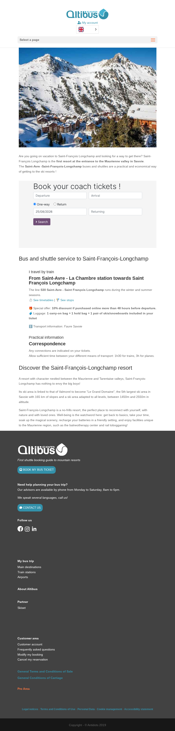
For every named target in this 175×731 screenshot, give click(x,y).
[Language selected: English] (87, 29)
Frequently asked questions (36, 649)
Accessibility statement (138, 709)
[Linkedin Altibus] (34, 530)
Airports (23, 577)
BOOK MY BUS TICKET (38, 469)
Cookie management (109, 709)
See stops (67, 300)
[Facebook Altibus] (20, 530)
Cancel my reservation (33, 659)
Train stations (27, 572)
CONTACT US (32, 507)
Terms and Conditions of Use (57, 709)
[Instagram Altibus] (27, 530)
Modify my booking (30, 654)
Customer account (30, 644)
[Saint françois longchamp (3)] (87, 146)
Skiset (22, 607)
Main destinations (29, 567)
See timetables (43, 300)
